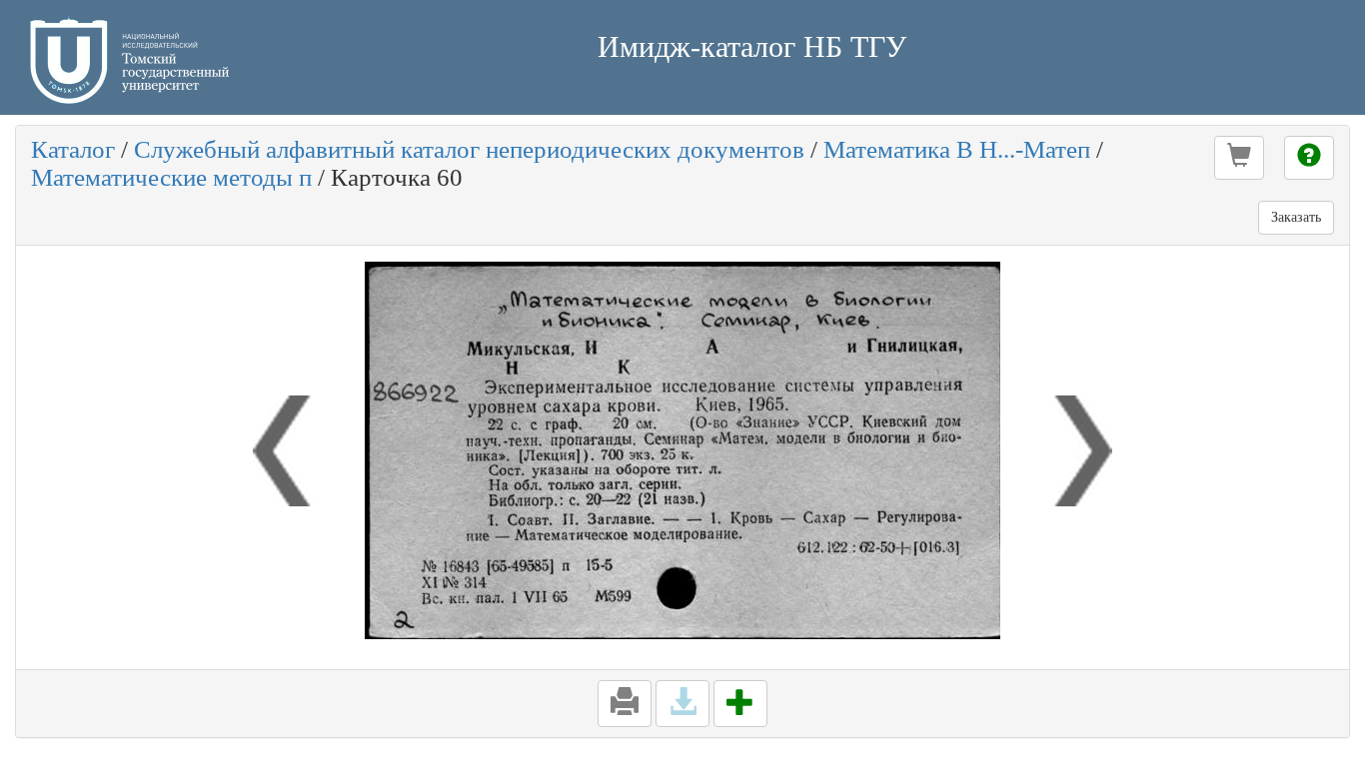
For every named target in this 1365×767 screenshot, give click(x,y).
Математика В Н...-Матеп (956, 149)
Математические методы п (171, 177)
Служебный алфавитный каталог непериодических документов (469, 149)
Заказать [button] (1296, 217)
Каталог (73, 149)
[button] (1239, 158)
